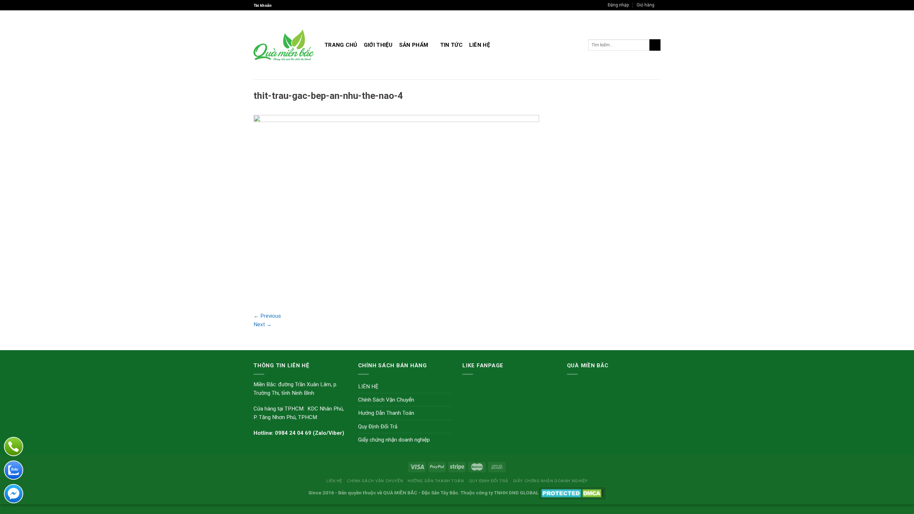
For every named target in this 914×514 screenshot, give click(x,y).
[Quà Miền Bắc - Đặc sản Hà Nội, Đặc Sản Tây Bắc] (283, 45)
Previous (267, 316)
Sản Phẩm (413, 45)
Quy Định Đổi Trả (377, 426)
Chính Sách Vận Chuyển (386, 400)
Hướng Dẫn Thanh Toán (386, 413)
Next (262, 324)
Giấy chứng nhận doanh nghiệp (394, 440)
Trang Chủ (341, 45)
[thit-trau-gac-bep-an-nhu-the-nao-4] (396, 209)
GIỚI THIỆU (378, 45)
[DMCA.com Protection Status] (572, 492)
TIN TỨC (451, 45)
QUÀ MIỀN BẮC (400, 492)
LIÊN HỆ (479, 45)
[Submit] (655, 45)
